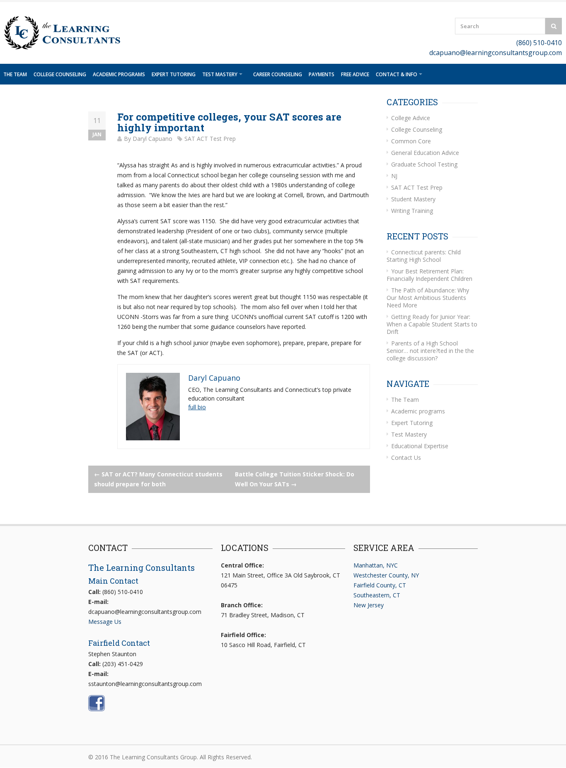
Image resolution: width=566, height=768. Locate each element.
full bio (197, 407)
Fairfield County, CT (379, 585)
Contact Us (406, 457)
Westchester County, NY (386, 575)
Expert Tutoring (174, 74)
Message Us (104, 622)
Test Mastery (219, 74)
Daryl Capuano (152, 138)
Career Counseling (277, 74)
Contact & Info (396, 74)
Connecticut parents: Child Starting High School (424, 255)
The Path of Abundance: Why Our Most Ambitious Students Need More (428, 297)
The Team (15, 74)
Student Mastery (413, 199)
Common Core (411, 141)
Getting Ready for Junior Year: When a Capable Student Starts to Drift (432, 324)
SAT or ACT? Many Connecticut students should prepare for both (158, 479)
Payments (321, 74)
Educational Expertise (419, 446)
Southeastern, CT (376, 595)
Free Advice (355, 74)
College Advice (410, 118)
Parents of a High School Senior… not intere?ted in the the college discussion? (430, 350)
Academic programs (119, 74)
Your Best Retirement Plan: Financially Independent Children (429, 275)
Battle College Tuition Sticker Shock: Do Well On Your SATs (294, 479)
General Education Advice (425, 153)
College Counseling (60, 74)
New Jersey (368, 605)
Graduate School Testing (424, 164)
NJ (394, 176)
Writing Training (412, 211)
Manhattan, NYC (375, 565)
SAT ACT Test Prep (210, 138)
